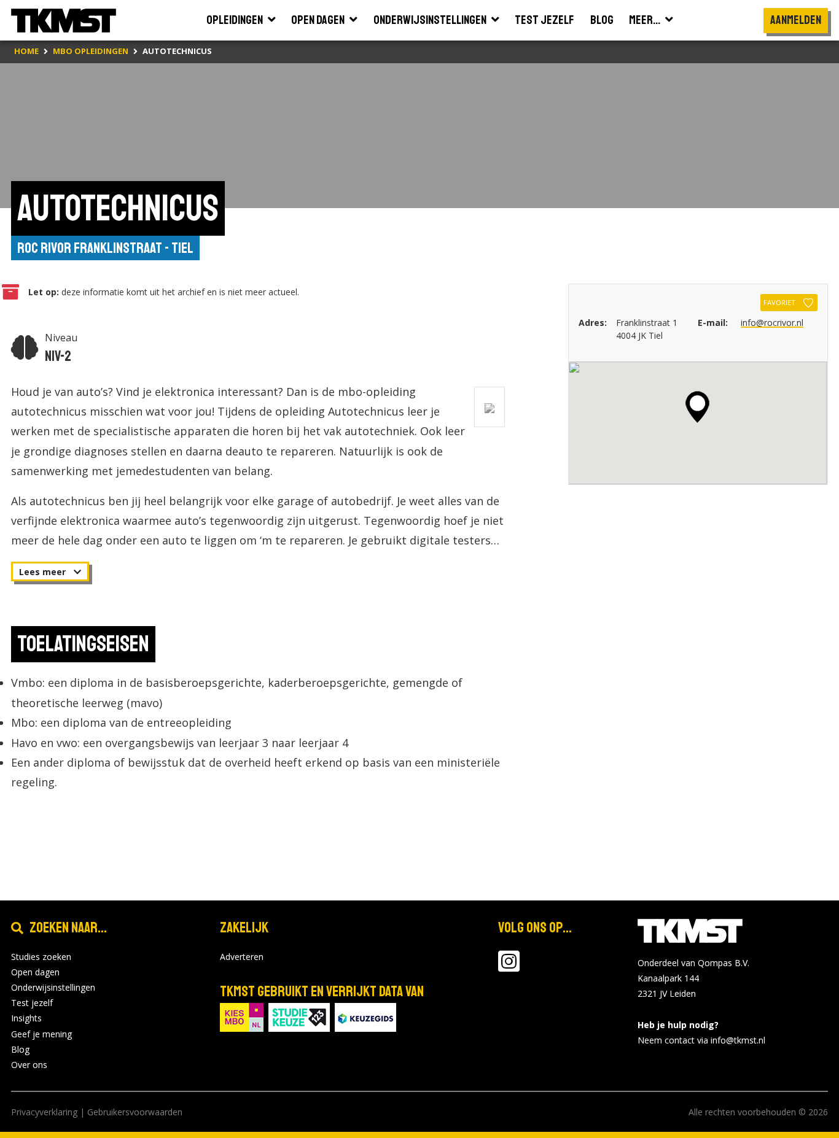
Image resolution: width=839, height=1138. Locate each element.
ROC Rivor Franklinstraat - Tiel (105, 248)
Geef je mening (41, 1034)
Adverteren (241, 956)
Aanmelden (795, 20)
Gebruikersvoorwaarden (134, 1112)
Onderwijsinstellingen (53, 987)
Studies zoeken (41, 956)
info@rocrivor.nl (772, 322)
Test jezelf (32, 1002)
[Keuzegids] (365, 1016)
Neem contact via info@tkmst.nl (701, 1040)
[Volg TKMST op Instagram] (509, 967)
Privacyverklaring (44, 1112)
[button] (697, 407)
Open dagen (35, 972)
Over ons (29, 1064)
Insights (26, 1018)
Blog (20, 1049)
